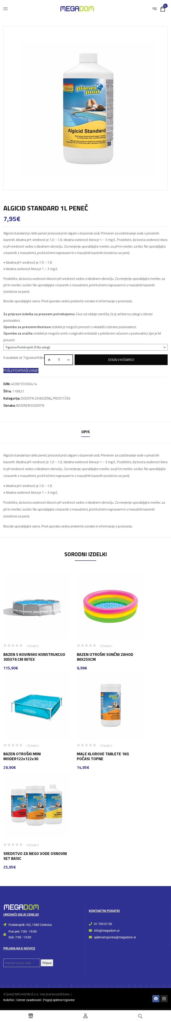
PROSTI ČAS (61, 398)
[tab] (85, 432)
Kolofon (8, 1000)
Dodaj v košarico (121, 359)
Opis (85, 432)
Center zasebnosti (28, 1000)
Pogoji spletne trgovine (59, 1000)
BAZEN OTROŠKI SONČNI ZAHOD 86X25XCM (105, 656)
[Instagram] (164, 998)
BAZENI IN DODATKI (30, 405)
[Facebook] (155, 998)
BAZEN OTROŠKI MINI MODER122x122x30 (22, 756)
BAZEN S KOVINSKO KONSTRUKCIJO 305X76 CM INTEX (34, 656)
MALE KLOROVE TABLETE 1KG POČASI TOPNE (103, 756)
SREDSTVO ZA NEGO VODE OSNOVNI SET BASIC (35, 855)
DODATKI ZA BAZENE (36, 398)
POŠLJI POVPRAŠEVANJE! (21, 370)
